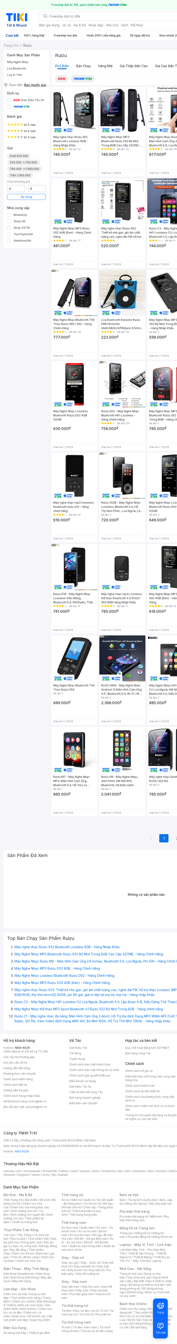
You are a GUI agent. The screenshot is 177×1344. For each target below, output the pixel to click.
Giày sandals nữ (84, 1266)
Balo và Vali (129, 1195)
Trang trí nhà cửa (131, 1273)
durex (96, 1171)
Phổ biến (62, 66)
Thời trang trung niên (83, 1214)
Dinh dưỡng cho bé (24, 1211)
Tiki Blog (75, 1053)
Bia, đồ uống (18, 1249)
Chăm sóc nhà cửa (28, 1261)
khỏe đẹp (96, 25)
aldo (151, 1171)
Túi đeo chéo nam (85, 1327)
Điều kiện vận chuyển (83, 1103)
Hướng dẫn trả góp (15, 1090)
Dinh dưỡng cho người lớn (27, 1214)
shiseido (9, 1174)
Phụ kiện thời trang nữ (134, 1216)
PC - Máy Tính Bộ (138, 1261)
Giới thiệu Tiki (78, 1047)
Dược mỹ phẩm (40, 1320)
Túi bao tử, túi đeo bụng (97, 1331)
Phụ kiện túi (103, 1314)
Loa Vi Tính (14, 75)
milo (127, 1171)
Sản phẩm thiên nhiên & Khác (26, 1307)
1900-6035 (22, 1047)
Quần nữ (89, 1200)
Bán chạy (83, 66)
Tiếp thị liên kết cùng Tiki (86, 1092)
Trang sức (126, 1233)
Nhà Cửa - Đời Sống (135, 1269)
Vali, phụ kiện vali (160, 1203)
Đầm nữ (76, 1200)
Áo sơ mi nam (88, 1231)
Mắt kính (156, 1216)
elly (120, 1171)
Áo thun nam (70, 1227)
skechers (139, 1171)
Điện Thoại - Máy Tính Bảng (25, 1269)
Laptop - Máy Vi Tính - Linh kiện (146, 1245)
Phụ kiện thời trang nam (144, 1218)
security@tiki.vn (36, 1107)
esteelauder (32, 1171)
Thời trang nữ (72, 1195)
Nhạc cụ (150, 1292)
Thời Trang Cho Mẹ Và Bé (20, 1200)
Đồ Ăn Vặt (134, 1320)
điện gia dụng (49, 25)
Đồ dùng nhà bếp (14, 1333)
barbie (63, 1171)
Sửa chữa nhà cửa (138, 1277)
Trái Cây (9, 1235)
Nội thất (139, 1281)
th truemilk (50, 1171)
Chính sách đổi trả (15, 1084)
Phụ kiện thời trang (135, 1211)
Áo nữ (65, 1200)
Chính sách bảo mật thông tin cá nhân (94, 1070)
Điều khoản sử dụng (82, 1081)
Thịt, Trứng (24, 1235)
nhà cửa (112, 25)
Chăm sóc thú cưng (132, 1309)
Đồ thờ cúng (135, 1292)
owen (74, 1171)
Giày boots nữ (77, 1270)
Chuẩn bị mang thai (24, 1222)
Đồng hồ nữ (142, 1233)
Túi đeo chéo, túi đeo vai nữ (80, 1310)
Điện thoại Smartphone (18, 1273)
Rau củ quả (18, 1238)
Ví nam (66, 1327)
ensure (85, 1171)
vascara (8, 1171)
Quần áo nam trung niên (85, 1246)
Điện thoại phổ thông (24, 1277)
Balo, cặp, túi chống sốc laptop (146, 1201)
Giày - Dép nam (74, 1282)
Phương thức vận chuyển (19, 1073)
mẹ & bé (80, 25)
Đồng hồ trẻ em (163, 1237)
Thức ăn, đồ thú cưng (24, 1257)
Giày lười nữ (96, 1270)
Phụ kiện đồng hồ (139, 1237)
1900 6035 (22, 1151)
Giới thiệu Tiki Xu (80, 1086)
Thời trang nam (74, 1222)
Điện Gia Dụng (14, 1328)
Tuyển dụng (77, 1059)
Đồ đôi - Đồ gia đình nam (91, 1238)
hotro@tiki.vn (38, 1101)
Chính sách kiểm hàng (18, 1079)
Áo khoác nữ (92, 1203)
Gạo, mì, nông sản (25, 1246)
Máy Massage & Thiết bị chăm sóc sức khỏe (29, 1303)
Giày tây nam (90, 1286)
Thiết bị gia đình (39, 1333)
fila (54, 1174)
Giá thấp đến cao (134, 66)
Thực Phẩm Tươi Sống (20, 1230)
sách (124, 25)
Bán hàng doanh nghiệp (85, 1097)
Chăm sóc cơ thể (23, 1301)
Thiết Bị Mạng (142, 1257)
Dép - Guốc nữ (90, 1262)
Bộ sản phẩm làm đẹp (27, 1318)
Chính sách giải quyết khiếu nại (89, 1075)
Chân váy (89, 1207)
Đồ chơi (45, 1200)
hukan (36, 1174)
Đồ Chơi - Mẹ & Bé (17, 1195)
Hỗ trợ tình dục (36, 1316)
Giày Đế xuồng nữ (87, 1273)
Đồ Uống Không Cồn (143, 1323)
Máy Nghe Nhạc (18, 62)
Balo (123, 1200)
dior (19, 1171)
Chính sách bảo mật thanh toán (89, 1064)
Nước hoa (18, 1316)
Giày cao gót (70, 1262)
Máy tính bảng (21, 1281)
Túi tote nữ (86, 1314)
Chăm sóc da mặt (15, 1294)
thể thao (137, 25)
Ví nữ (104, 1310)
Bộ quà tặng (139, 1327)
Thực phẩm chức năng (26, 1297)
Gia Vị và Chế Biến (139, 1316)
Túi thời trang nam (76, 1322)
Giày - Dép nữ (73, 1258)
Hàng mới (105, 66)
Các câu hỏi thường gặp (19, 1057)
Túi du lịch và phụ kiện (142, 1200)
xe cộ (66, 25)
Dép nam (82, 1290)
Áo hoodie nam (80, 1235)
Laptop (157, 1261)
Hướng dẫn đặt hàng (16, 1068)
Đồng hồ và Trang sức (137, 1228)
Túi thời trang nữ (75, 1306)
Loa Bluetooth (16, 68)
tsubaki (63, 1174)
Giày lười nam (70, 1286)
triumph (161, 1171)
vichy (45, 1174)
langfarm (24, 1174)
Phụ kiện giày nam (82, 1294)
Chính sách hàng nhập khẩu (21, 1095)
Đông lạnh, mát (31, 1242)
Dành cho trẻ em (23, 1253)
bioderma (108, 1171)
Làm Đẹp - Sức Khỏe (19, 1289)
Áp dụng (26, 196)
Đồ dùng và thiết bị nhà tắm (147, 1285)
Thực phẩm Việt (38, 1238)
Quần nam (87, 1227)
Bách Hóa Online (133, 1304)
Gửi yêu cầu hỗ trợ (15, 1062)
